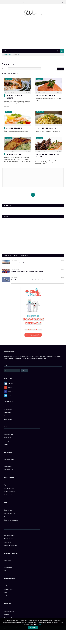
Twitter (9, 395)
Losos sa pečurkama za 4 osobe (47, 155)
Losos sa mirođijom (14, 154)
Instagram (10, 383)
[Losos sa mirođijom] (17, 144)
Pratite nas (7, 206)
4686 (28, 151)
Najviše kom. (24, 255)
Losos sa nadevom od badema (15, 96)
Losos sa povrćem (14, 128)
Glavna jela (40, 111)
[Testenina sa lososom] (48, 118)
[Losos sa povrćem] (17, 118)
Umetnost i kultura (11, 553)
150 (63, 277)
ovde (39, 624)
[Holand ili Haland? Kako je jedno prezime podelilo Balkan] (6, 271)
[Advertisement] (33, 36)
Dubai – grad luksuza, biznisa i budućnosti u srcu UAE (26, 263)
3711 (28, 92)
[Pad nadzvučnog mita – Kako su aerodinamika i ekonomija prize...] (6, 279)
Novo (16, 255)
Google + (10, 387)
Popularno (7, 255)
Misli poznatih (9, 477)
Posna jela (8, 79)
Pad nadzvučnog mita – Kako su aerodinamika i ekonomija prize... (29, 280)
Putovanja (8, 452)
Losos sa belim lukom (46, 95)
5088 (28, 125)
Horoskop (7, 216)
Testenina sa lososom (46, 128)
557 (63, 260)
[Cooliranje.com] (33, 12)
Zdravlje (7, 528)
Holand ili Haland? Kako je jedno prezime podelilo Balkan (27, 271)
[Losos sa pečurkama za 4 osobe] (48, 144)
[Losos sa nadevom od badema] (17, 85)
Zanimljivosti (8, 401)
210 (63, 269)
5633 (59, 125)
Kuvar (6, 427)
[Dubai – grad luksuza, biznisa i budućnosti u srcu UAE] (6, 262)
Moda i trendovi (9, 578)
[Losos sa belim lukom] (48, 85)
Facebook (10, 391)
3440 (59, 151)
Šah (5, 502)
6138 (59, 92)
